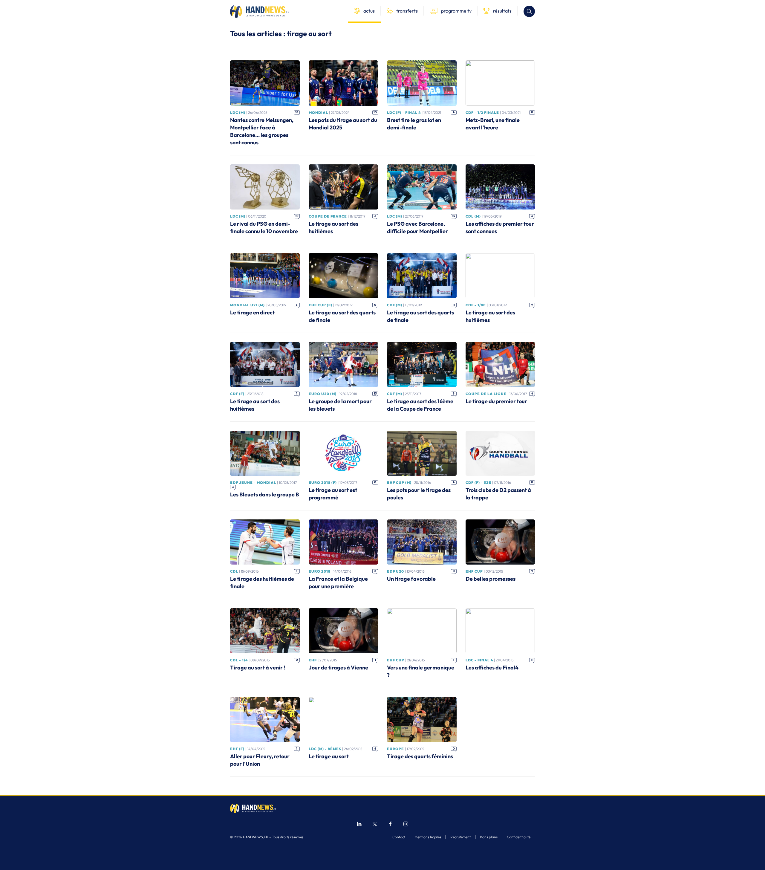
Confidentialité (518, 837)
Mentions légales (427, 837)
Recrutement (460, 837)
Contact (398, 837)
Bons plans (489, 837)
